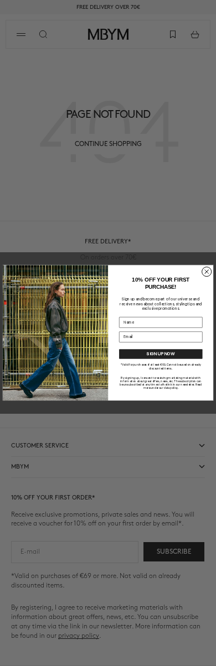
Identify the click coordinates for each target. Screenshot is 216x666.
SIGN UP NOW (160, 354)
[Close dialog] (207, 272)
